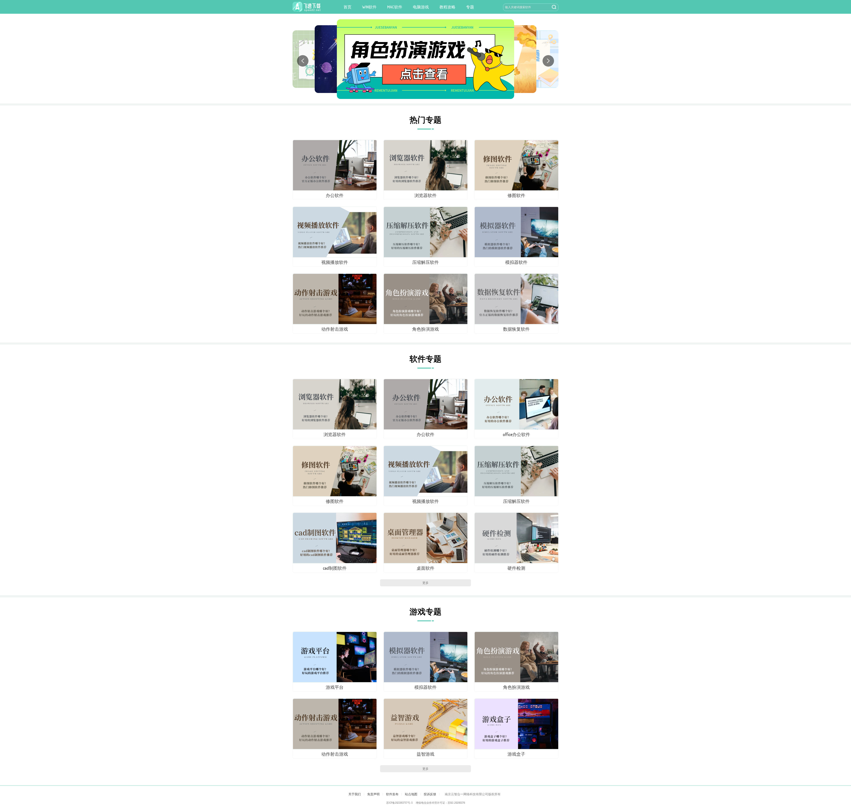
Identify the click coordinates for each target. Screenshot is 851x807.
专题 (470, 7)
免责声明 (373, 794)
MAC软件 (394, 7)
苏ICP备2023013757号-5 (399, 802)
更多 (425, 583)
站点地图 (411, 794)
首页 (347, 7)
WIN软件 (369, 7)
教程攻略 (447, 7)
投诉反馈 (430, 794)
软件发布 (392, 794)
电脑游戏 (421, 7)
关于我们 (354, 794)
